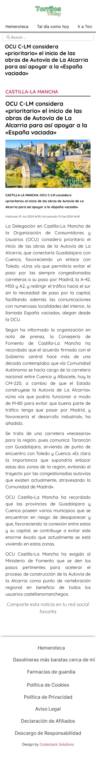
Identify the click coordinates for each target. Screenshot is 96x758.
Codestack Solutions (57, 744)
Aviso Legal (48, 709)
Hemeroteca (16, 26)
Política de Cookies (48, 685)
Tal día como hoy (53, 26)
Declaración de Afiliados (48, 721)
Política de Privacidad (48, 697)
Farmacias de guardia (50, 672)
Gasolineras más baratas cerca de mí (53, 660)
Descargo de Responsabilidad (48, 733)
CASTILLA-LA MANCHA (31, 91)
